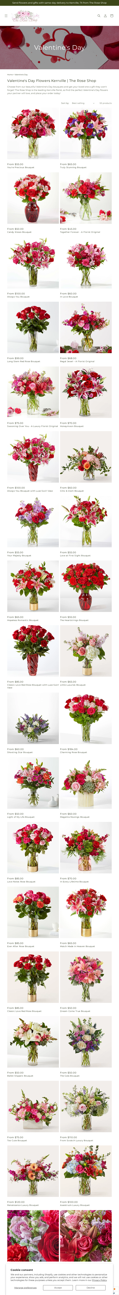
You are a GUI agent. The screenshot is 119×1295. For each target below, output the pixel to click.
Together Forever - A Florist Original (80, 232)
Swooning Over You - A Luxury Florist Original (32, 426)
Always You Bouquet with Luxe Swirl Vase (30, 491)
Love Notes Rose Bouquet (21, 881)
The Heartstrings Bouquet (74, 620)
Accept (58, 1287)
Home (10, 74)
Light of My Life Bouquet (21, 817)
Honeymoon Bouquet (72, 426)
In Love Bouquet (69, 296)
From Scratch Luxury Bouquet (76, 1140)
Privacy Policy (99, 1280)
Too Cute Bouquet (17, 1140)
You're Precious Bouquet (20, 167)
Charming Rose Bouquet (73, 752)
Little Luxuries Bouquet (73, 685)
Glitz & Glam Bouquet (72, 491)
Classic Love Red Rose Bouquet (24, 1011)
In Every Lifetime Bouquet (74, 881)
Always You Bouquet (18, 296)
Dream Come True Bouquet (75, 1011)
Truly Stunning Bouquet (73, 167)
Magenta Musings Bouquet (75, 817)
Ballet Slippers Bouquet (20, 1076)
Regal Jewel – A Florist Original (77, 361)
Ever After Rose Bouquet (20, 946)
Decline (91, 1287)
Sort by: (65, 103)
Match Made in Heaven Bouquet (77, 946)
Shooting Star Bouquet (20, 752)
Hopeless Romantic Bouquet (23, 620)
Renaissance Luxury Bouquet (23, 1205)
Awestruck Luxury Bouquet (75, 1205)
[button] (6, 16)
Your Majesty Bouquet (19, 555)
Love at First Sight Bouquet (75, 555)
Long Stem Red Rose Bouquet (23, 361)
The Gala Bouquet (70, 1076)
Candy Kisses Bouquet (19, 232)
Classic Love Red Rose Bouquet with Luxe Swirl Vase (33, 686)
